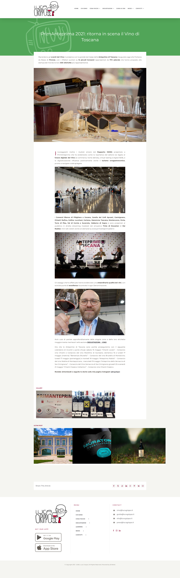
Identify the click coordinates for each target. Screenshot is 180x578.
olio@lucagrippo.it (124, 518)
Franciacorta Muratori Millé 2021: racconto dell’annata (100, 446)
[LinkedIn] (120, 530)
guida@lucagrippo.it (125, 514)
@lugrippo (115, 372)
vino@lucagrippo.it (125, 510)
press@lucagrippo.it (125, 522)
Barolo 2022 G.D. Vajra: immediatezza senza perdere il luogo (138, 446)
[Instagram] (116, 530)
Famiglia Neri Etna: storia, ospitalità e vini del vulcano (61, 446)
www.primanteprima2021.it (103, 229)
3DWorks (112, 564)
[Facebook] (113, 530)
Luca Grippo (84, 564)
